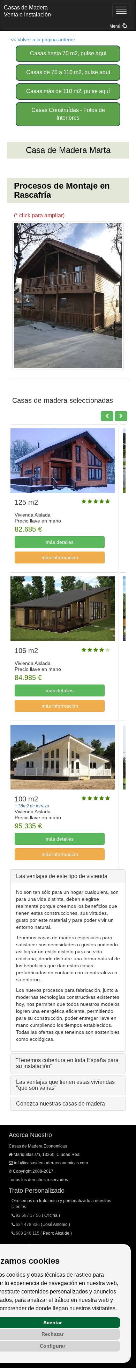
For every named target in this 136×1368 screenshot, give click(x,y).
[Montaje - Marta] (68, 296)
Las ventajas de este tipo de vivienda (61, 876)
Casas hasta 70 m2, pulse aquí (68, 53)
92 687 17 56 (28, 1215)
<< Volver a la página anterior (42, 39)
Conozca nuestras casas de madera (60, 1104)
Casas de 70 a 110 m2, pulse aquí (68, 72)
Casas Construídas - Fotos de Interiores (68, 114)
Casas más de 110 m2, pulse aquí (68, 91)
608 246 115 (27, 1233)
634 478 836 (28, 1224)
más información (66, 557)
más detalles (66, 542)
